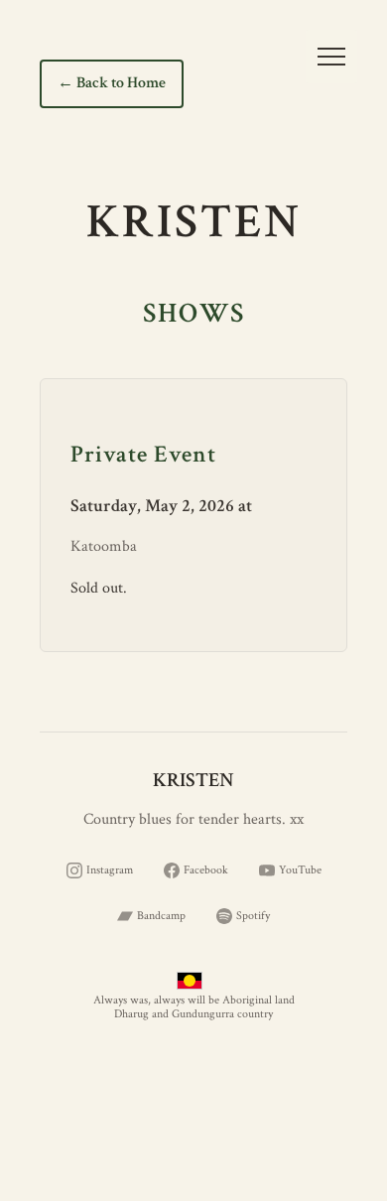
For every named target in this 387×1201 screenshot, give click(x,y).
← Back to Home (112, 82)
